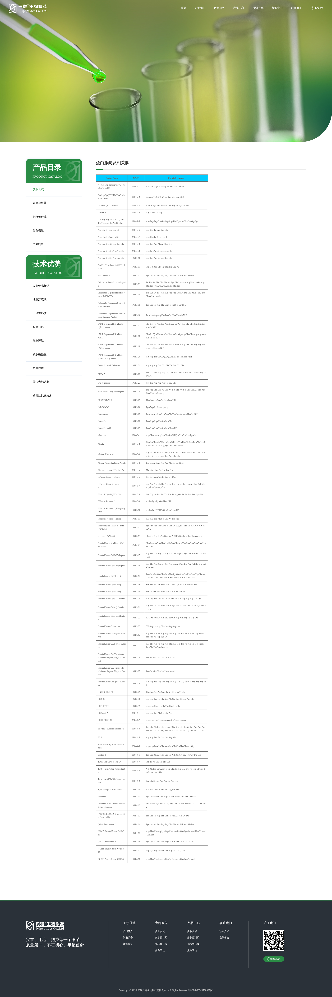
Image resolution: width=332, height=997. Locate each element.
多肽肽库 (38, 368)
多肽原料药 (40, 203)
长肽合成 (38, 327)
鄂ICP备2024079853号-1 (200, 990)
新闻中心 (277, 8)
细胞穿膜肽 (40, 299)
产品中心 (238, 8)
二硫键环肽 (40, 313)
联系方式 (224, 931)
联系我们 (296, 8)
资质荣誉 (128, 937)
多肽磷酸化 (40, 354)
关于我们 (199, 8)
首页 (183, 8)
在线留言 (224, 937)
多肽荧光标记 (41, 285)
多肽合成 (38, 189)
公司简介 (128, 931)
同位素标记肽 (41, 381)
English (319, 8)
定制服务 (219, 8)
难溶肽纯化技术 (42, 395)
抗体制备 (38, 244)
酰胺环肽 (38, 340)
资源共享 (258, 8)
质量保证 (128, 944)
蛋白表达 (38, 230)
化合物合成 (40, 216)
